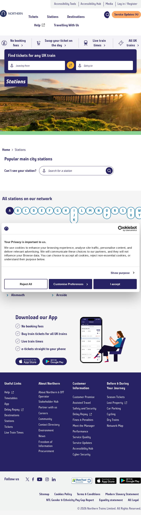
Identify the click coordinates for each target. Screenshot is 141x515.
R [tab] (115, 211)
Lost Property (115, 402)
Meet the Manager (84, 425)
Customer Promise (84, 397)
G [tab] (58, 211)
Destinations (11, 415)
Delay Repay (11, 409)
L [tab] (82, 211)
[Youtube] (39, 479)
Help (7, 392)
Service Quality (82, 437)
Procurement (46, 451)
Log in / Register (127, 4)
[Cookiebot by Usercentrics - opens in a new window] (121, 228)
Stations (9, 421)
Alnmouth (18, 295)
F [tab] (49, 211)
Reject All (26, 283)
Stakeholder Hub (48, 401)
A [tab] (10, 211)
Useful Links (12, 383)
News (42, 436)
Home (6, 150)
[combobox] (36, 65)
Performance (80, 431)
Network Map (115, 425)
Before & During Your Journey (118, 385)
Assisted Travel (82, 402)
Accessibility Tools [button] (65, 4)
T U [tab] (131, 213)
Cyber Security (81, 454)
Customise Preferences (68, 283)
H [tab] (66, 211)
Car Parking (114, 408)
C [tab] (26, 211)
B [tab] (18, 211)
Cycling (111, 414)
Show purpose (120, 272)
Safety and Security (84, 408)
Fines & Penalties (83, 420)
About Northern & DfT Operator (51, 394)
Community (45, 419)
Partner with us (48, 407)
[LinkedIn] (54, 479)
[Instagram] (47, 479)
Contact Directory (49, 424)
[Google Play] (130, 480)
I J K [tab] (74, 215)
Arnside (61, 295)
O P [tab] (107, 213)
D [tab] (34, 211)
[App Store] (106, 480)
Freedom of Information (46, 444)
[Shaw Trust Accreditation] (81, 480)
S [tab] (123, 211)
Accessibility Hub (91, 4)
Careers (43, 413)
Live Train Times (14, 432)
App (6, 404)
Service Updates (82, 443)
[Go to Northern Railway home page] (11, 16)
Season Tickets (116, 397)
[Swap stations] (70, 65)
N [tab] (99, 211)
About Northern (49, 383)
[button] (107, 14)
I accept (115, 283)
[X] (27, 479)
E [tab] (42, 211)
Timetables (10, 398)
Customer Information (81, 385)
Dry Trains (113, 420)
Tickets (8, 427)
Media (109, 4)
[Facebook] (33, 479)
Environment (46, 430)
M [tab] (90, 211)
